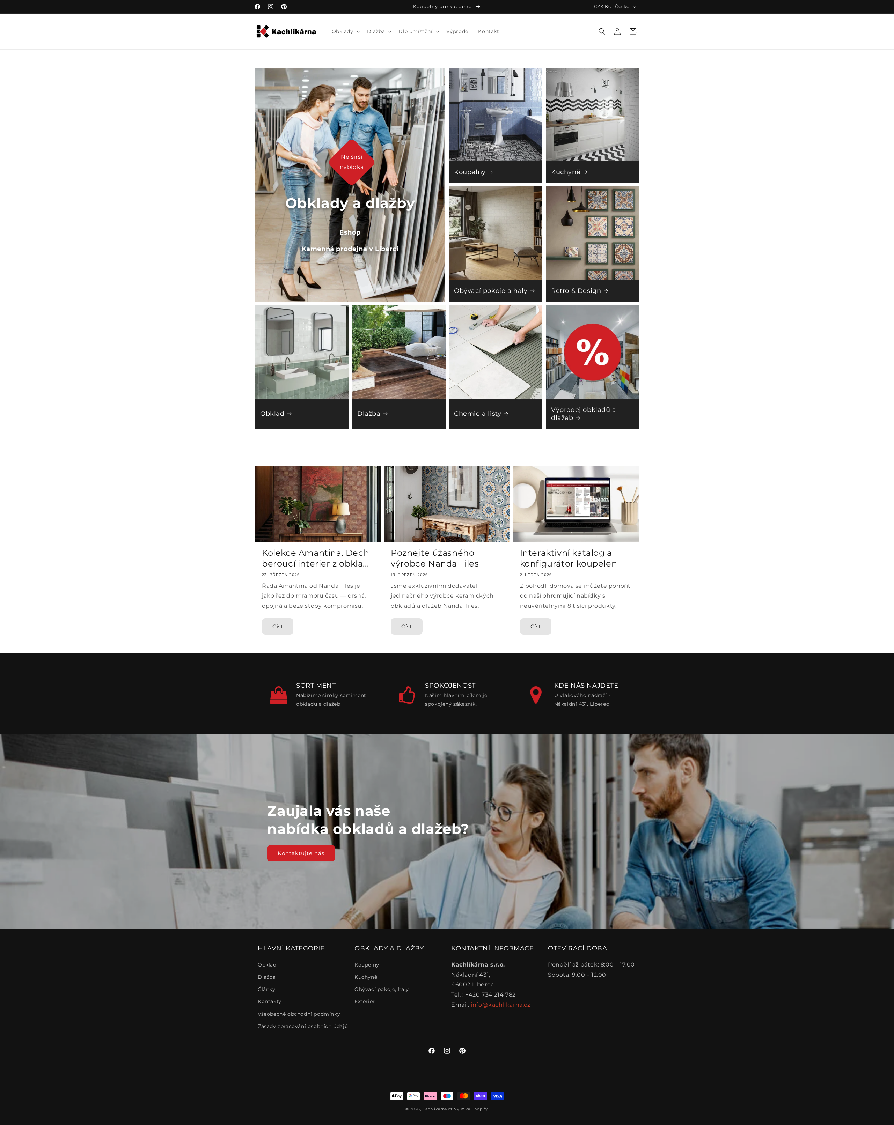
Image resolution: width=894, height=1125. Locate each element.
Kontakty (269, 1001)
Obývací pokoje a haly (491, 291)
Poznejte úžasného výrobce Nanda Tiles (435, 558)
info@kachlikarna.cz (500, 1004)
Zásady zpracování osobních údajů (303, 1026)
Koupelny (470, 172)
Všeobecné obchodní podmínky (299, 1014)
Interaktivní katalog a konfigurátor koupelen (568, 558)
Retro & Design (576, 291)
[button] (345, 31)
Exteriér (364, 1001)
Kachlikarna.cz (437, 1109)
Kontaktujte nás (301, 853)
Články (267, 989)
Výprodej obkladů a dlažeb (583, 414)
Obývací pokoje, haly (381, 989)
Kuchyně (565, 172)
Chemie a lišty (477, 414)
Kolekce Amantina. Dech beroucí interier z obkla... (315, 558)
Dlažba (369, 414)
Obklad (272, 414)
